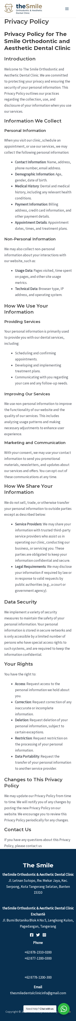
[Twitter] (38, 935)
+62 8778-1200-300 (38, 977)
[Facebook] (32, 935)
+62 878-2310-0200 (38, 952)
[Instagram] (44, 935)
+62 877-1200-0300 (38, 958)
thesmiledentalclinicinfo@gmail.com (38, 993)
